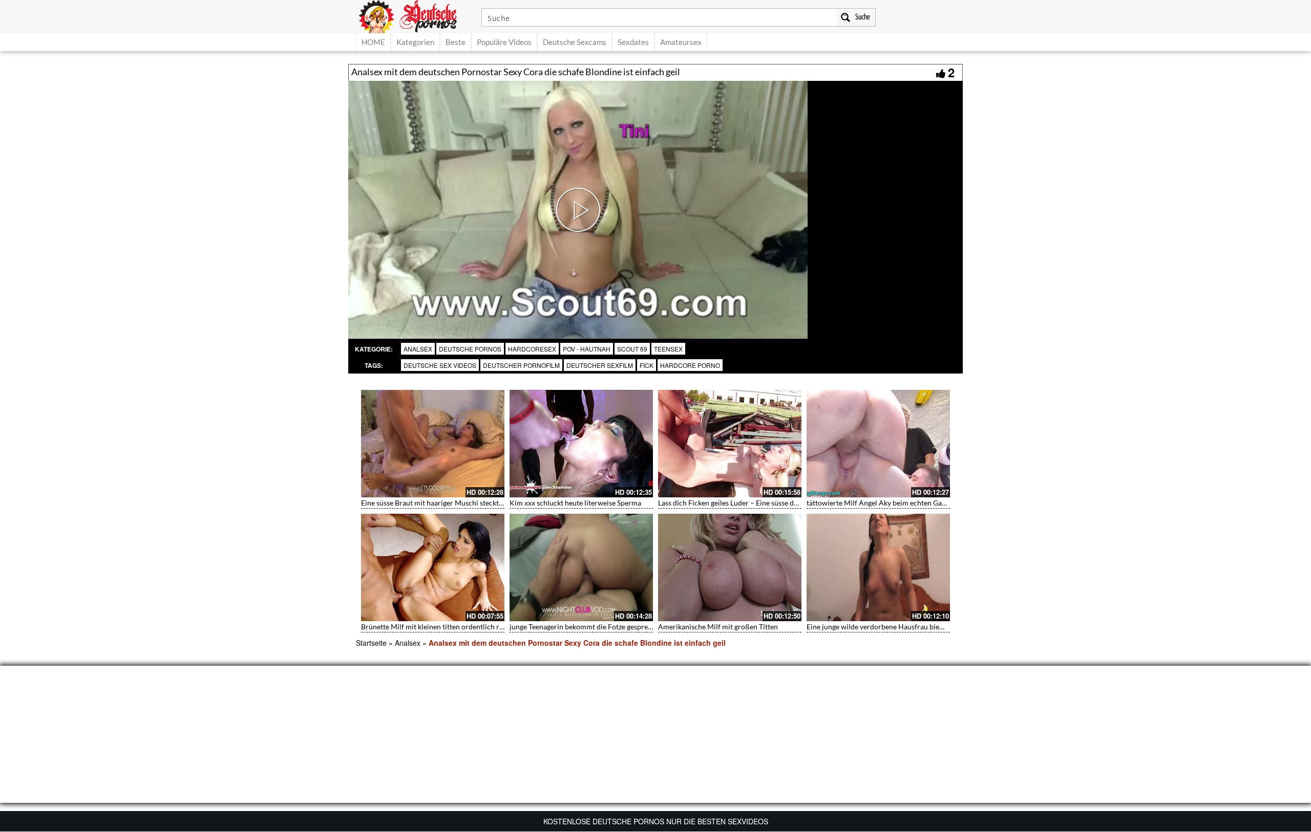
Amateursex (681, 42)
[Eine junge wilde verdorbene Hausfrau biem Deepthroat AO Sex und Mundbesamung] (878, 567)
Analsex (418, 348)
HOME (373, 42)
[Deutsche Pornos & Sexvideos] (415, 15)
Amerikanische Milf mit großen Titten (718, 626)
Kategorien (415, 42)
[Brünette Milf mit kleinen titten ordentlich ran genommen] (432, 567)
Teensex (668, 348)
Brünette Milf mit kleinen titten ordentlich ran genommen (452, 626)
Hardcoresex (532, 348)
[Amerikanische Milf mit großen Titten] (729, 567)
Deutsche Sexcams (574, 42)
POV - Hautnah (586, 348)
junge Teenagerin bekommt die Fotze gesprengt (584, 626)
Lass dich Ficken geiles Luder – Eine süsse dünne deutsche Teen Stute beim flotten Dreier (797, 502)
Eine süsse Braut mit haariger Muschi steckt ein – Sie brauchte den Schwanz (480, 502)
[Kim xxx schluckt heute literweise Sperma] (581, 443)
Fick (646, 365)
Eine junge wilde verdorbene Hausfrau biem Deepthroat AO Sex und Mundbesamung (941, 626)
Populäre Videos (504, 42)
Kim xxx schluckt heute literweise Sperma (575, 502)
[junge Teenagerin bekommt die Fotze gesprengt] (581, 567)
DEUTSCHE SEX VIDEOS (440, 365)
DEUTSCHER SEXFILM (599, 365)
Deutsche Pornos (470, 348)
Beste (456, 42)
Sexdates (633, 42)
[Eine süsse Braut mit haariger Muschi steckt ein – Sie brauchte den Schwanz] (432, 443)
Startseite (371, 643)
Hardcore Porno (690, 365)
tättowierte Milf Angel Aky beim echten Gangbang (886, 502)
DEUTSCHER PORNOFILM (521, 365)
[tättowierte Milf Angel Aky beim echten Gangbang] (878, 443)
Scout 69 (632, 348)
